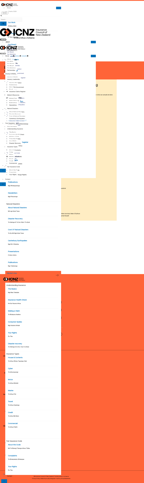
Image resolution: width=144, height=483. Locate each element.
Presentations (13, 251)
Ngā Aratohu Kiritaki (14, 325)
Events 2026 (12, 11)
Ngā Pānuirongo (13, 196)
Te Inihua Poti (12, 394)
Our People (10, 63)
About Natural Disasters (17, 208)
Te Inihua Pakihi (12, 427)
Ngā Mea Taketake (13, 292)
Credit (10, 412)
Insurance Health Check (17, 300)
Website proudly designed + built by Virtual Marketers (55, 478)
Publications (13, 182)
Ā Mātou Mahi (12, 26)
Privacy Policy (36, 478)
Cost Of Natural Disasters (18, 230)
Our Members (11, 54)
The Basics (12, 289)
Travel (10, 401)
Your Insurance (11, 279)
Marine (10, 390)
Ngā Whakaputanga (14, 185)
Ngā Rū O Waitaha (13, 244)
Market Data (13, 98)
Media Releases (14, 100)
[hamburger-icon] (58, 8)
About (9, 8)
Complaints (12, 456)
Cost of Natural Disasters (17, 116)
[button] (1, 16)
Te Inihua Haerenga (13, 405)
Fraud (11, 89)
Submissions (13, 85)
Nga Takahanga (12, 266)
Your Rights (12, 333)
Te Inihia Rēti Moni (13, 416)
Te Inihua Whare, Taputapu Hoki (17, 361)
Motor (10, 379)
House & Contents (15, 357)
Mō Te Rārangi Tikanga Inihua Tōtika (19, 448)
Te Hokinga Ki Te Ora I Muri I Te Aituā (19, 222)
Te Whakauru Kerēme (14, 314)
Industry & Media (10, 74)
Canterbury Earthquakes (17, 241)
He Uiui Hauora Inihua (14, 303)
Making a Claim (14, 311)
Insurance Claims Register (17, 91)
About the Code (14, 445)
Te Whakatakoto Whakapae (16, 459)
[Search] (3, 24)
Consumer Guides (15, 322)
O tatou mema (12, 255)
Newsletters (12, 193)
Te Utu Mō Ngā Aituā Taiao (16, 233)
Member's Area (12, 273)
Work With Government (16, 87)
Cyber (10, 368)
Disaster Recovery (15, 219)
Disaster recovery (15, 344)
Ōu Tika (10, 336)
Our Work (11, 22)
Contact (9, 476)
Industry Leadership (13, 79)
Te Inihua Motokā (13, 383)
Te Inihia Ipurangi (13, 372)
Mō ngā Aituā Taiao (14, 211)
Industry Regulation (15, 83)
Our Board (10, 52)
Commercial (13, 423)
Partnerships (11, 56)
